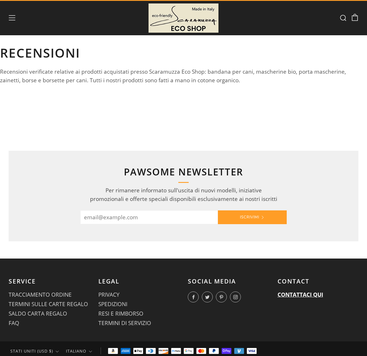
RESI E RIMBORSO (120, 313)
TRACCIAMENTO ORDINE (40, 294)
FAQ (14, 323)
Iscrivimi (249, 217)
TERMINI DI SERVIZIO (124, 323)
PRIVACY (109, 294)
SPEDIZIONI (112, 304)
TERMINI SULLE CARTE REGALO (48, 304)
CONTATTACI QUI (300, 294)
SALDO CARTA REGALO (38, 313)
